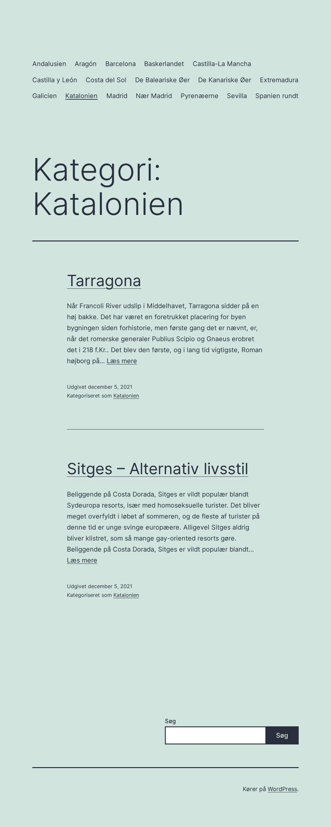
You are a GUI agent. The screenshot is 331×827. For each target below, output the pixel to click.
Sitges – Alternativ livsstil (157, 468)
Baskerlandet (164, 64)
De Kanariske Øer (224, 80)
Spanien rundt (276, 96)
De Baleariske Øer (162, 80)
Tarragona (104, 280)
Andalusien (49, 64)
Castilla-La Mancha (222, 64)
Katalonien (81, 96)
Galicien (44, 96)
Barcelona (120, 64)
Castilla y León (54, 80)
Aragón (86, 64)
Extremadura (279, 80)
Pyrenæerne (200, 96)
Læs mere (122, 361)
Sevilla (237, 96)
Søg (170, 721)
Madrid (116, 96)
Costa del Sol (106, 80)
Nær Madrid (154, 96)
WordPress (282, 789)
